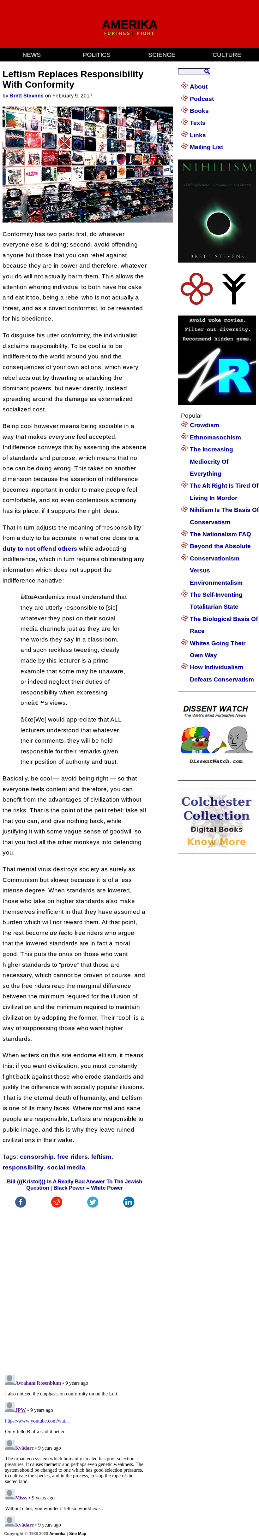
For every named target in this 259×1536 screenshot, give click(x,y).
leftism (101, 1156)
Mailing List (206, 147)
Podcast (202, 99)
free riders (72, 1156)
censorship (37, 1156)
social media (66, 1167)
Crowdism (204, 425)
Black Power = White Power (88, 1188)
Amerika (57, 1533)
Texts (198, 122)
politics (97, 54)
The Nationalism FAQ (220, 534)
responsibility (23, 1167)
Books (199, 110)
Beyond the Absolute (220, 546)
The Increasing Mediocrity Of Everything (211, 461)
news (31, 54)
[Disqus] (75, 1288)
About (199, 86)
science (161, 54)
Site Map (77, 1533)
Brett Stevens (26, 95)
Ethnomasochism (215, 437)
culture (227, 54)
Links (198, 135)
